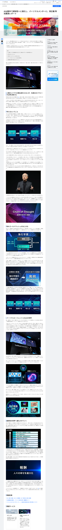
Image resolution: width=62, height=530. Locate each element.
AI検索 (55, 1)
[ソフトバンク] (5, 2)
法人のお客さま (13, 1)
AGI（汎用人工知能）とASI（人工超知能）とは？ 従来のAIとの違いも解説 (19, 498)
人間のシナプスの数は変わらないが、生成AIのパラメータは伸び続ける (19, 52)
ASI (38, 488)
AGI (18, 97)
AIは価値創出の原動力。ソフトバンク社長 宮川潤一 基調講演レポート (18, 500)
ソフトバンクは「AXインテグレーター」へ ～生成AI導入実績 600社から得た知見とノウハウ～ (22, 502)
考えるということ (11, 54)
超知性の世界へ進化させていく (13, 59)
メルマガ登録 (53, 79)
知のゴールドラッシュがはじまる (13, 56)
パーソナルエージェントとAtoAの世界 (14, 57)
